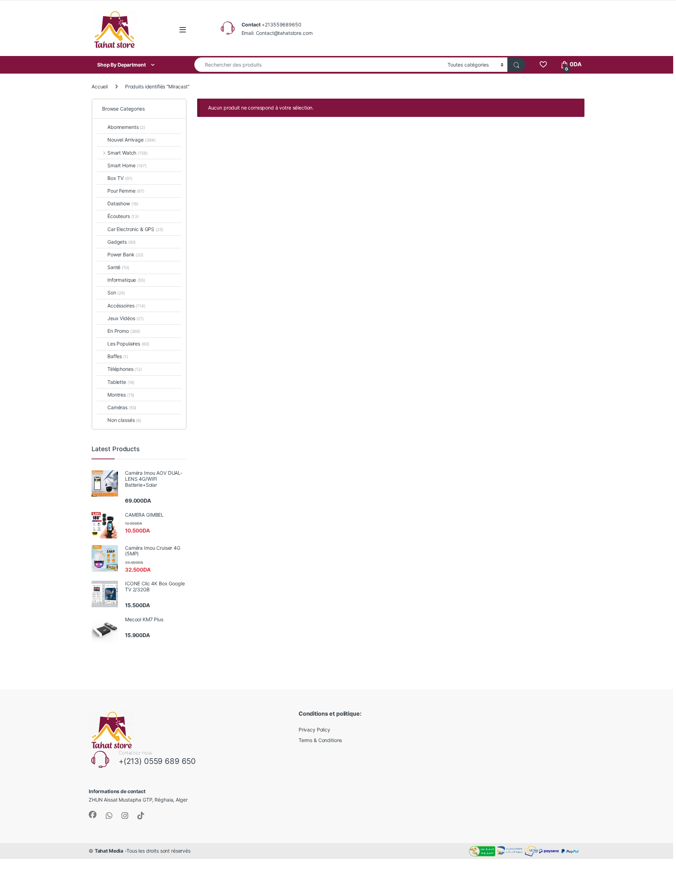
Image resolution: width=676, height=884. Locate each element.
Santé (118, 267)
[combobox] (319, 64)
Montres (120, 395)
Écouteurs (123, 216)
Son (116, 292)
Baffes (117, 356)
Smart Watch (127, 153)
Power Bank (125, 254)
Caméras (121, 407)
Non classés (124, 420)
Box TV (119, 178)
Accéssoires (126, 306)
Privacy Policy (314, 730)
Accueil (100, 86)
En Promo (123, 331)
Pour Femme (125, 191)
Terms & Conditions (320, 740)
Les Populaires (128, 344)
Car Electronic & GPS (135, 229)
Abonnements (126, 127)
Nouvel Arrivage (131, 140)
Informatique (126, 280)
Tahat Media (109, 851)
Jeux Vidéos (125, 318)
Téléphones (124, 369)
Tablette (120, 382)
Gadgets (121, 242)
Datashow (122, 203)
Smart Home (126, 165)
